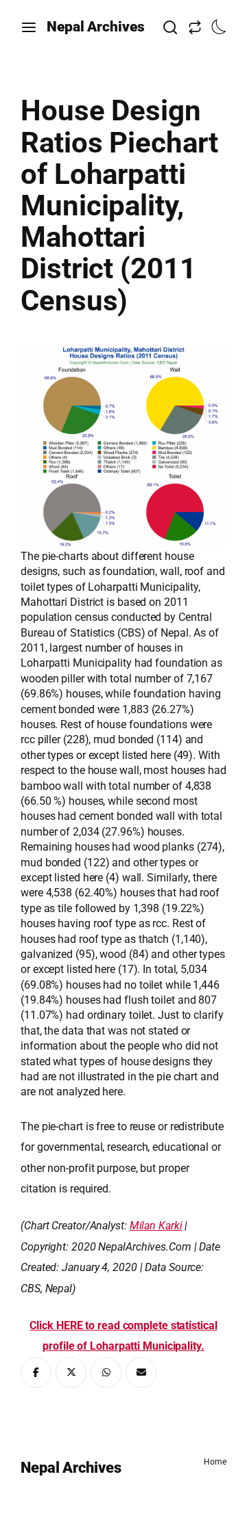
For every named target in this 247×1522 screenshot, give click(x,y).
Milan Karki (156, 1225)
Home (215, 1462)
